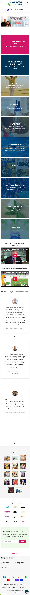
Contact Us (15, 584)
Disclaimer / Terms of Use (15, 586)
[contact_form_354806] (27, 592)
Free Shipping (12, 587)
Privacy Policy (5, 586)
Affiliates (24, 586)
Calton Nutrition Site (7, 584)
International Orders (15, 589)
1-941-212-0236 (6, 567)
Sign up (23, 541)
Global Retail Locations (22, 587)
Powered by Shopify (15, 592)
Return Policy (22, 584)
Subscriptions (5, 587)
